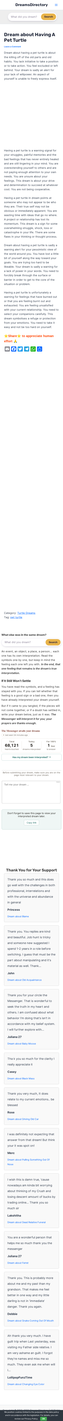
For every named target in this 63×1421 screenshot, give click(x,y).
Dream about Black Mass (21, 1078)
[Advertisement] (31, 116)
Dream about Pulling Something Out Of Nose (28, 1162)
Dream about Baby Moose (21, 1043)
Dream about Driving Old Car (23, 1119)
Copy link (32, 822)
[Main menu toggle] (56, 5)
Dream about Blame (18, 916)
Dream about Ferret (17, 1262)
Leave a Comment (12, 47)
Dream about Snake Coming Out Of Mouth (30, 1320)
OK (43, 1418)
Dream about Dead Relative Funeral (26, 1222)
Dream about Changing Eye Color (25, 1384)
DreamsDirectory (31, 5)
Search (48, 16)
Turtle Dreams (26, 613)
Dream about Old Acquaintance (24, 980)
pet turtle (16, 617)
